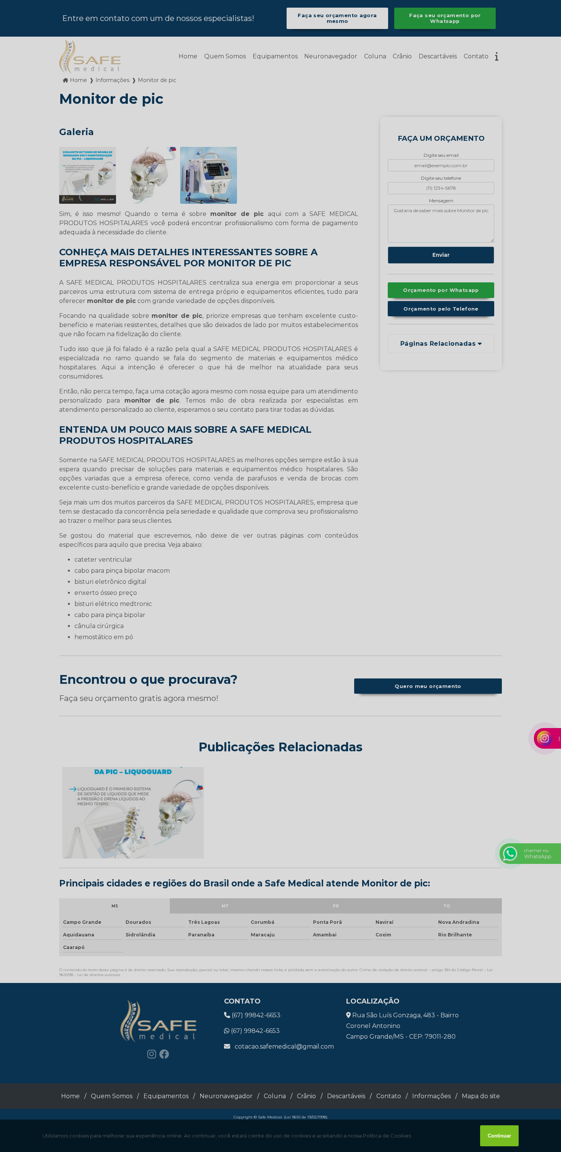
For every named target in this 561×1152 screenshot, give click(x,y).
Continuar (499, 1136)
